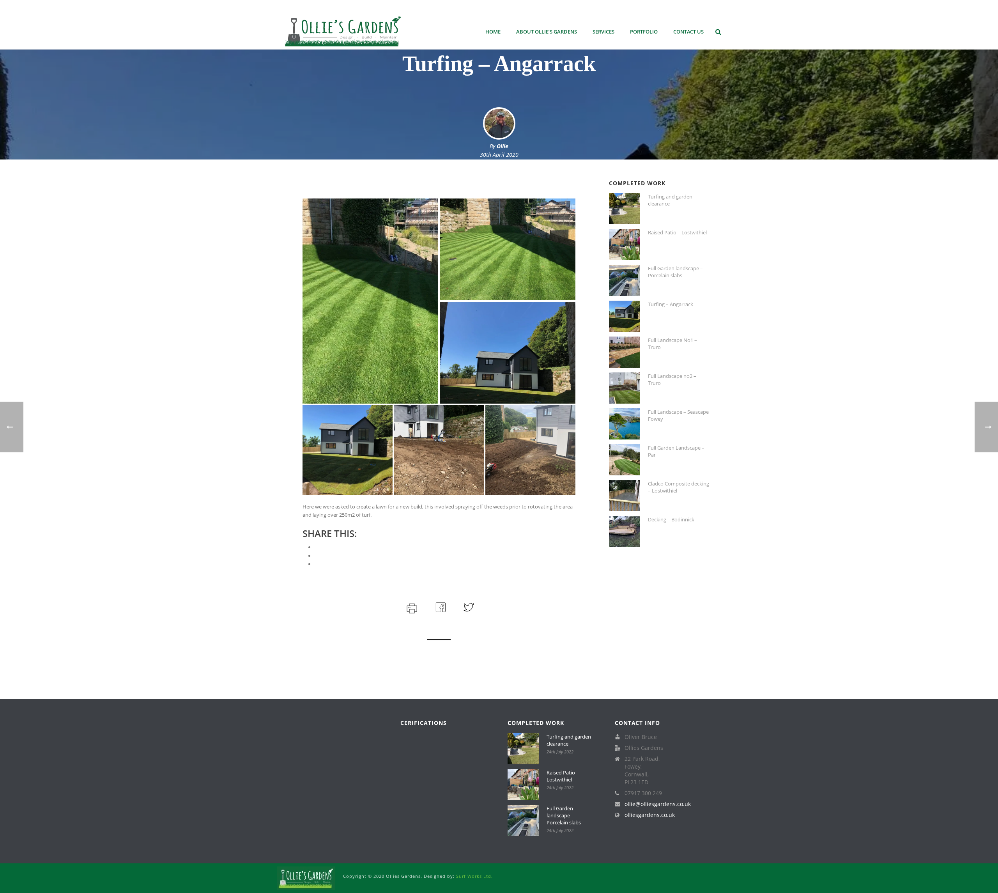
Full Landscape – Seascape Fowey (678, 415)
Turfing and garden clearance (670, 200)
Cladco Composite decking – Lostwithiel (678, 487)
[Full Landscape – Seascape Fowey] (624, 423)
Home (493, 31)
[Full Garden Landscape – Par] (624, 459)
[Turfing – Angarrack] (624, 316)
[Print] (411, 607)
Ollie (502, 146)
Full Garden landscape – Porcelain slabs (675, 272)
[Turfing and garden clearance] (624, 208)
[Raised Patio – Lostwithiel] (624, 244)
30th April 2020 (499, 154)
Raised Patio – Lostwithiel (677, 232)
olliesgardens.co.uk (650, 815)
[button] (370, 301)
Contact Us (688, 31)
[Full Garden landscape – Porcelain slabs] (624, 280)
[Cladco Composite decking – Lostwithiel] (624, 495)
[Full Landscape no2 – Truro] (624, 388)
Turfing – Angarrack (670, 304)
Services (603, 31)
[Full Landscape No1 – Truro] (624, 352)
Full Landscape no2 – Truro (672, 379)
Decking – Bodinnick (671, 519)
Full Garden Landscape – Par (676, 451)
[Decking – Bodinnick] (624, 531)
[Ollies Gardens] (306, 877)
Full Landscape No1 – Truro (672, 344)
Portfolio (644, 31)
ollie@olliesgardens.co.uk (658, 804)
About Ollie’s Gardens (546, 31)
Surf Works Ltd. (474, 876)
